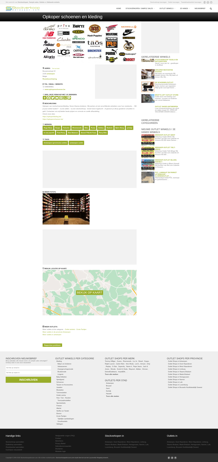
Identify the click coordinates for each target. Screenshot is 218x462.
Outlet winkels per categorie (74, 358)
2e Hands (184, 8)
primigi (129, 128)
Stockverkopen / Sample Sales (139, 8)
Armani (142, 364)
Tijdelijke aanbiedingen (66, 419)
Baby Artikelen (61, 377)
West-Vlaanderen (133, 442)
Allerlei (58, 408)
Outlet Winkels (166, 8)
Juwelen (59, 387)
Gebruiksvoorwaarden (63, 446)
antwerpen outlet (76, 143)
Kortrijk (108, 391)
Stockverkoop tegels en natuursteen (166, 60)
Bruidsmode (62, 372)
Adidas (101, 128)
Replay (108, 366)
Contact (58, 438)
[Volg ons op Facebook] (204, 2)
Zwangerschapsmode (65, 369)
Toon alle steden (112, 396)
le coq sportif (49, 133)
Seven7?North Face (88, 133)
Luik (146, 444)
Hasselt (108, 393)
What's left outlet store (166, 95)
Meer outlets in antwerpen (52, 334)
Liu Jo (135, 361)
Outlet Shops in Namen (176, 379)
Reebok (110, 128)
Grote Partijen (61, 416)
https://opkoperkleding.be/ (52, 116)
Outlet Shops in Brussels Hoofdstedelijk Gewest (185, 387)
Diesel (140, 361)
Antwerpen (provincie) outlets (55, 143)
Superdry (121, 366)
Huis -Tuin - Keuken (63, 398)
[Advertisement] (116, 82)
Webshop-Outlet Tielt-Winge (165, 148)
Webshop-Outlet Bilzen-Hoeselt (166, 161)
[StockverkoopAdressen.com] (23, 8)
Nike (86, 128)
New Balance (73, 133)
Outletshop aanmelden (14, 444)
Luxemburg (109, 447)
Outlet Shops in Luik (175, 382)
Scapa (57, 128)
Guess (119, 361)
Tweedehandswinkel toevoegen (191, 2)
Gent (108, 388)
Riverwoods (77, 128)
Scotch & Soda (122, 369)
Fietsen (59, 406)
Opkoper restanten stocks (164, 71)
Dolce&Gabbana (111, 372)
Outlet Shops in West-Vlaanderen (180, 366)
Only (148, 364)
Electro (58, 413)
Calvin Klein (120, 364)
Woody (113, 369)
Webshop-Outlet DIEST (165, 135)
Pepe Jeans (137, 366)
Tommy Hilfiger (110, 361)
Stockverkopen (23, 2)
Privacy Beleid (60, 443)
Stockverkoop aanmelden (15, 442)
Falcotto (66, 128)
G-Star (114, 366)
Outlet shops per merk (120, 358)
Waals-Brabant (122, 444)
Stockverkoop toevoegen (158, 2)
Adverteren (59, 441)
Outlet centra (61, 395)
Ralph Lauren (110, 364)
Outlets (41, 2)
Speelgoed (60, 379)
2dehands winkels (53, 2)
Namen (142, 444)
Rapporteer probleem (52, 345)
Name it (129, 366)
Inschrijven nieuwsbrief (14, 450)
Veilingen (59, 424)
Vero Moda (130, 364)
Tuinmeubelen (61, 392)
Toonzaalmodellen (64, 400)
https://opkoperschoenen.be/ (53, 119)
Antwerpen (110, 383)
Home (118, 8)
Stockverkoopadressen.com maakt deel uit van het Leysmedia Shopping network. (82, 457)
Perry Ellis (103, 133)
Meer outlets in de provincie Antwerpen (57, 332)
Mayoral (132, 369)
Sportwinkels (61, 403)
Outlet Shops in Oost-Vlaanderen (180, 364)
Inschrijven (28, 379)
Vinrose (145, 369)
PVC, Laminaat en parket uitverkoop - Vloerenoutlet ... (166, 174)
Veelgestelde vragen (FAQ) (65, 436)
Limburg (143, 442)
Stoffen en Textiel (62, 411)
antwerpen (51, 74)
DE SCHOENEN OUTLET (164, 82)
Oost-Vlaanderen (120, 442)
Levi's (137, 364)
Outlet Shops (185, 358)
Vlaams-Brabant (110, 444)
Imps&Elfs (121, 372)
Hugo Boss (48, 128)
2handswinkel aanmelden (15, 447)
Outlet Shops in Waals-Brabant (179, 374)
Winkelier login (60, 451)
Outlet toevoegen (173, 2)
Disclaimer (59, 449)
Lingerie (60, 374)
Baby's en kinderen (64, 364)
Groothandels (62, 421)
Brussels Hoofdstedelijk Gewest (125, 447)
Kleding (59, 361)
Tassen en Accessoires (64, 385)
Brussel (108, 386)
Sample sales (33, 2)
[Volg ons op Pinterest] (211, 2)
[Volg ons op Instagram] (208, 2)
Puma (93, 128)
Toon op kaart (55, 68)
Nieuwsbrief (200, 8)
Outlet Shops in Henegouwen (178, 377)
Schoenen (60, 382)
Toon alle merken (111, 374)
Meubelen (60, 390)
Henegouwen (133, 444)
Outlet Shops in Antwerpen (177, 361)
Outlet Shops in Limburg (176, 369)
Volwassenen (62, 366)
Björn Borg (119, 128)
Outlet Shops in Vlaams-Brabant (179, 372)
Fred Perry (61, 133)
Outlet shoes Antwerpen (166, 106)
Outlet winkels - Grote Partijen (75, 329)
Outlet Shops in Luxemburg (178, 385)
